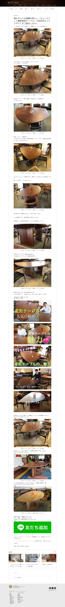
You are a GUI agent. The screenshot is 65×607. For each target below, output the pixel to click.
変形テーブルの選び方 (47, 564)
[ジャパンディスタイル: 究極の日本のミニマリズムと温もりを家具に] (16, 558)
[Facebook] (52, 588)
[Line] (50, 588)
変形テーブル (11, 596)
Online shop (19, 596)
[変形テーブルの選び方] (49, 558)
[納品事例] (32, 558)
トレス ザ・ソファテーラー (21, 592)
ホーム (10, 592)
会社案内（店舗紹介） (20, 597)
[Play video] (32, 311)
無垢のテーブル (12, 597)
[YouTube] (55, 588)
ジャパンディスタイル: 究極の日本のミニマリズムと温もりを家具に (16, 565)
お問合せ (19, 598)
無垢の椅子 (11, 598)
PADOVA (16, 543)
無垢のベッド (11, 603)
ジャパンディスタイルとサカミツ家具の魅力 (32, 565)
